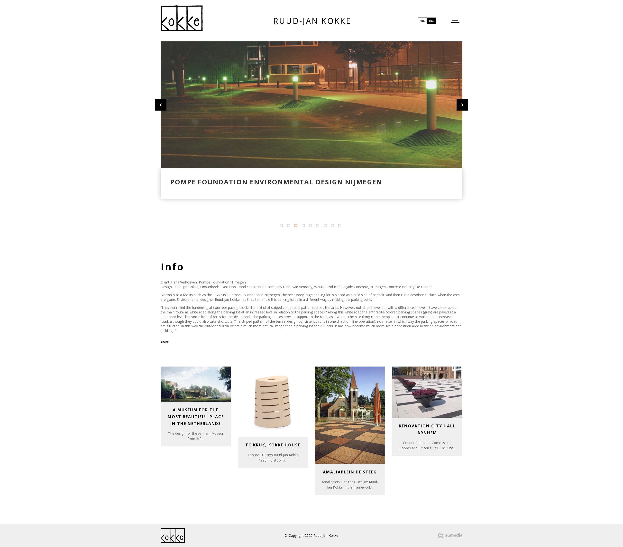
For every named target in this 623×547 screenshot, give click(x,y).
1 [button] (282, 226)
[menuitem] (422, 21)
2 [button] (289, 226)
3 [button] (296, 226)
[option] (311, 104)
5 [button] (311, 226)
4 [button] (304, 226)
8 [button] (333, 226)
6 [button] (318, 226)
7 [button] (326, 226)
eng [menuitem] (431, 20)
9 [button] (340, 226)
